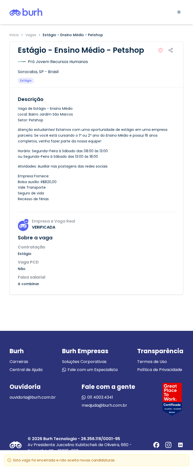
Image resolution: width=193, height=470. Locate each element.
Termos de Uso (152, 361)
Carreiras (19, 361)
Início (14, 34)
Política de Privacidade (159, 370)
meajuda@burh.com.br (104, 405)
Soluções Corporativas (84, 361)
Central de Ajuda (26, 370)
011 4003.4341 (100, 397)
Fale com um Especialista (93, 370)
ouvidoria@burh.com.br (33, 397)
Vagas (30, 34)
